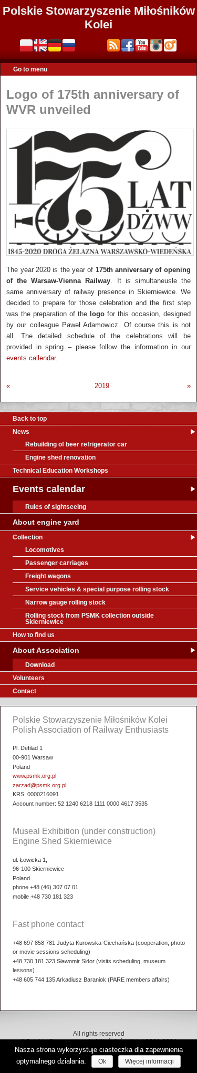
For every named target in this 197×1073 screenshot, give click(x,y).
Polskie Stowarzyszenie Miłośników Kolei (99, 17)
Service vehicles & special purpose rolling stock (97, 589)
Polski (26, 45)
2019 (102, 386)
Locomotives (44, 550)
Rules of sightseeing (55, 507)
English (40, 45)
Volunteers (29, 678)
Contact (24, 691)
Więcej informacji (149, 1061)
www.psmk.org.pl (34, 776)
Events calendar (49, 489)
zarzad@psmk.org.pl (39, 785)
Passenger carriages (56, 563)
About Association (46, 650)
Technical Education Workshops (60, 470)
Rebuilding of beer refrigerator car (76, 444)
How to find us (34, 635)
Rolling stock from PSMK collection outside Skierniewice (89, 619)
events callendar (31, 358)
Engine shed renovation (60, 457)
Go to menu (30, 69)
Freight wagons (48, 576)
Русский (69, 45)
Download (40, 665)
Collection (28, 537)
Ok (102, 1061)
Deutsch (54, 45)
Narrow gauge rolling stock (65, 602)
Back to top (30, 418)
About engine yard (46, 522)
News (21, 431)
